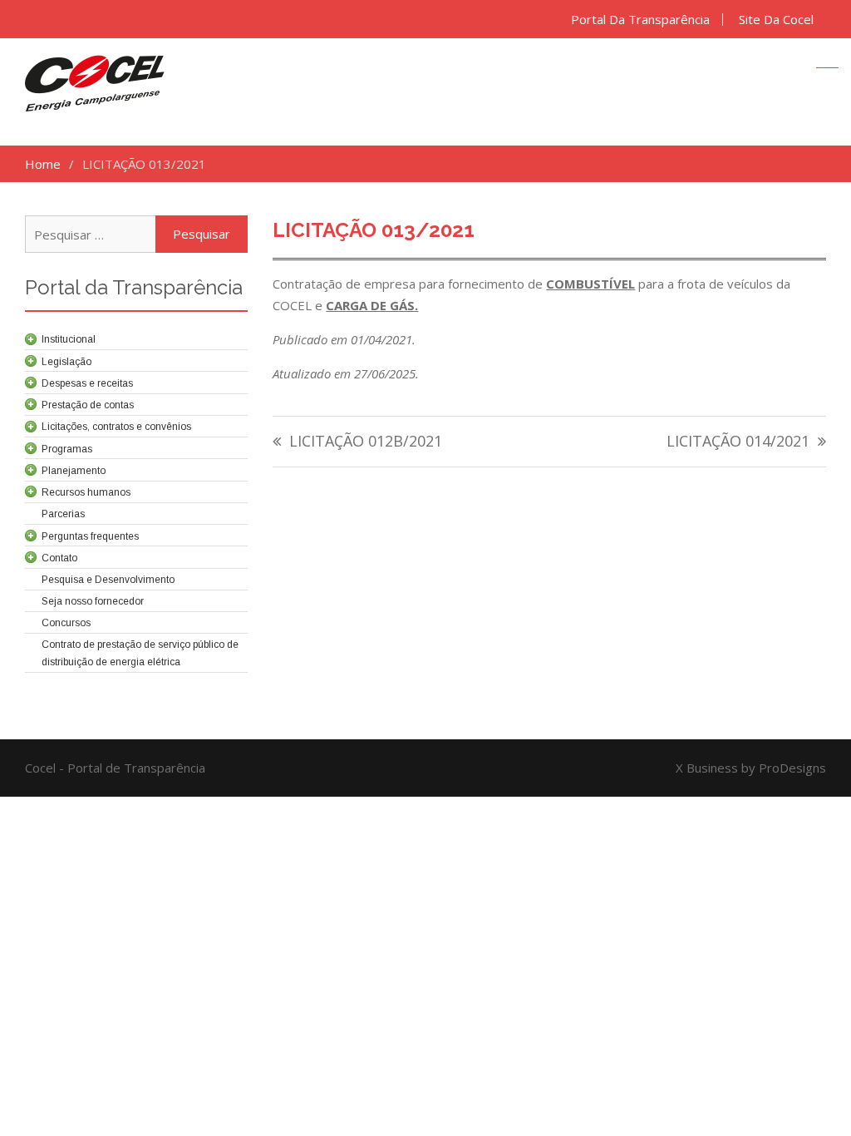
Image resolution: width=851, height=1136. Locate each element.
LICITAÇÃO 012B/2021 (365, 442)
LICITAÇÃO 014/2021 (738, 442)
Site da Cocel (776, 19)
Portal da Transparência (640, 19)
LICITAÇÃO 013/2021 (374, 230)
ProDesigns (792, 767)
